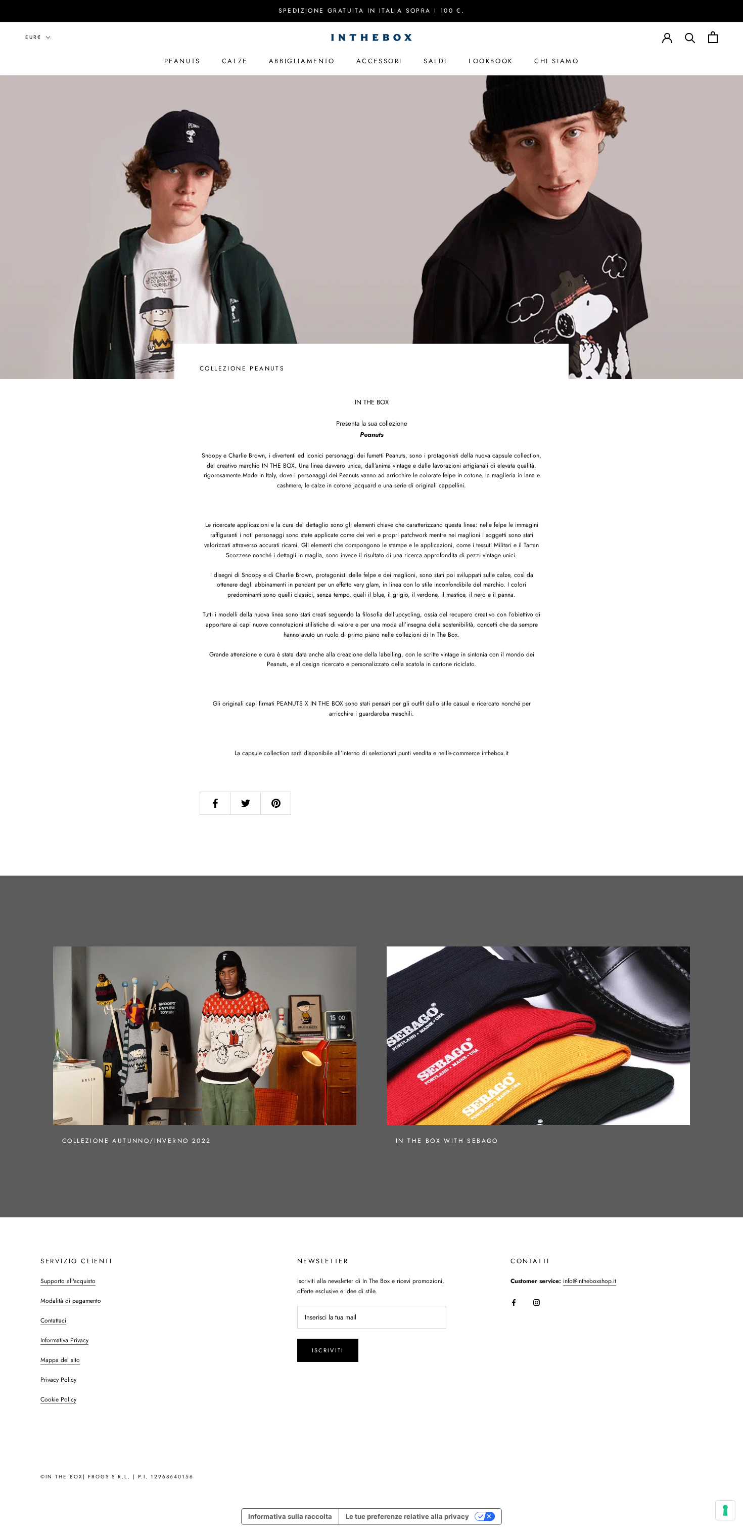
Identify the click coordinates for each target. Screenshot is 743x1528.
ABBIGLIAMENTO (302, 60)
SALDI (435, 60)
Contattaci (53, 1320)
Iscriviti (328, 1350)
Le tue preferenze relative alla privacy (407, 1516)
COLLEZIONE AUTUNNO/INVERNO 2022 (136, 1140)
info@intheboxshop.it (589, 1281)
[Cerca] (690, 37)
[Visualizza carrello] (713, 37)
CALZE (235, 60)
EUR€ (33, 37)
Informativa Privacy (64, 1340)
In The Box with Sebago (447, 1140)
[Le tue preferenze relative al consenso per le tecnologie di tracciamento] (725, 1510)
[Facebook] (513, 1302)
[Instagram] (536, 1302)
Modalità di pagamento (70, 1300)
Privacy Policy (58, 1379)
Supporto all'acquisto (68, 1281)
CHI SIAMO (556, 60)
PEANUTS (182, 60)
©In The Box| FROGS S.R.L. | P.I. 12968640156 (117, 1476)
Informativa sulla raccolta (290, 1516)
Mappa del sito (60, 1360)
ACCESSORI (379, 60)
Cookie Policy (58, 1399)
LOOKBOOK (491, 60)
